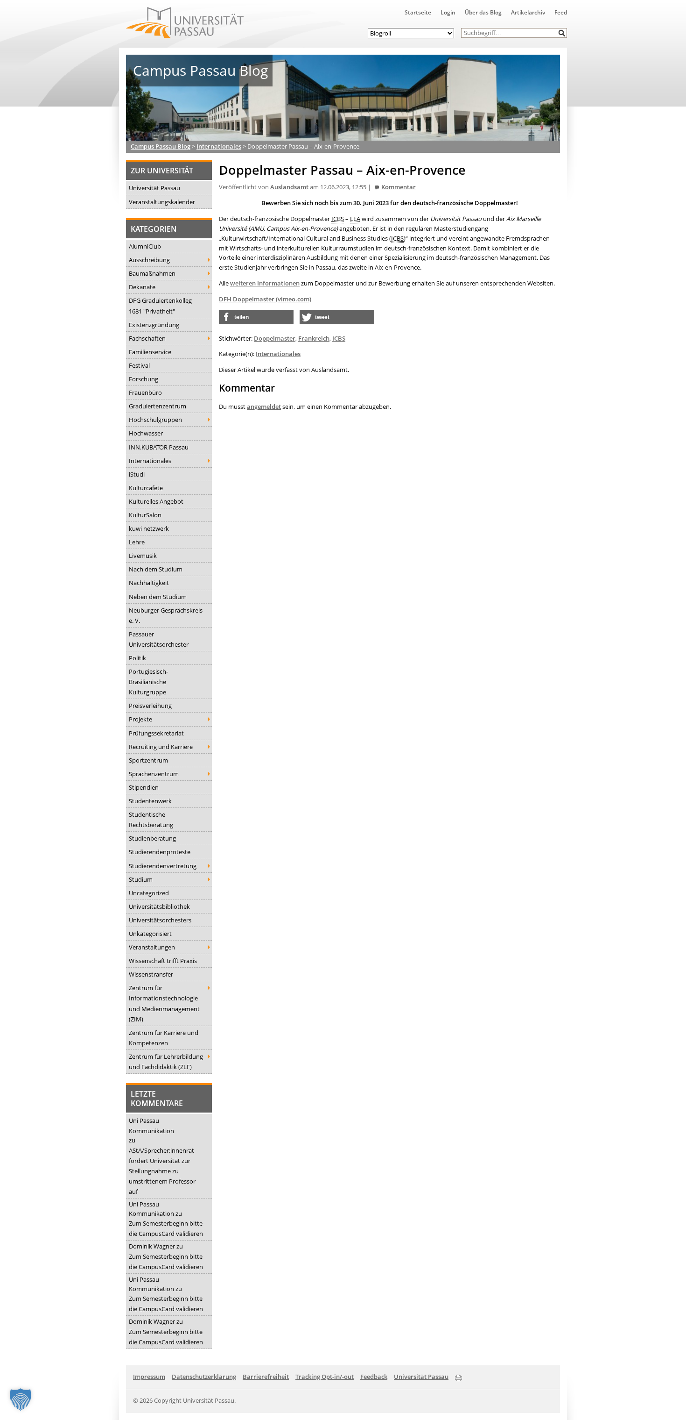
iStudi (137, 474)
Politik (137, 658)
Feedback (373, 1376)
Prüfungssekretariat (156, 733)
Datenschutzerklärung (204, 1376)
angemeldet (264, 406)
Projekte (140, 719)
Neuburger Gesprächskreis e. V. (166, 615)
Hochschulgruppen (155, 419)
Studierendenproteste (159, 852)
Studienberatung (152, 838)
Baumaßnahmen (152, 273)
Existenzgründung (154, 325)
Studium (141, 879)
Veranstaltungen (152, 947)
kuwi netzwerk (149, 528)
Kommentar (398, 187)
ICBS (338, 338)
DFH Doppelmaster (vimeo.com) (265, 299)
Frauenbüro (145, 392)
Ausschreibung (149, 260)
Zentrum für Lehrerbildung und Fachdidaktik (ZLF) (166, 1061)
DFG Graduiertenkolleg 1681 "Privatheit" (160, 305)
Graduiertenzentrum (157, 406)
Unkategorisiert (150, 933)
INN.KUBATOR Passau (159, 447)
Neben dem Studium (158, 596)
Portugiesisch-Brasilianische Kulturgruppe (148, 681)
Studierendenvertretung (162, 866)
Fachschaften (147, 338)
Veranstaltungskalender (162, 202)
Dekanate (142, 287)
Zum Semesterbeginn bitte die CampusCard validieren (166, 1228)
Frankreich (313, 338)
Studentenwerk (150, 801)
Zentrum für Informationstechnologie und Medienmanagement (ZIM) (164, 1003)
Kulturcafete (146, 488)
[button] (562, 33)
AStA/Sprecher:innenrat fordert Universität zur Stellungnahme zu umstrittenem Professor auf (162, 1171)
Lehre (137, 542)
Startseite (418, 12)
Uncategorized (149, 893)
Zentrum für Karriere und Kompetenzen (163, 1037)
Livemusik (143, 555)
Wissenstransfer (151, 974)
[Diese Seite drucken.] (458, 1376)
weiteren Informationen (265, 283)
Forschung (143, 379)
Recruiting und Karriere (161, 746)
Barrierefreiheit (266, 1376)
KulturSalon (145, 515)
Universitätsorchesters (160, 920)
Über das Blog (483, 12)
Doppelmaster (274, 338)
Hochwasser (146, 433)
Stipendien (144, 787)
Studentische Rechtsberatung (151, 819)
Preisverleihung (150, 705)
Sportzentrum (148, 760)
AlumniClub (145, 246)
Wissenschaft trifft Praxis (163, 960)
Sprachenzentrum (154, 774)
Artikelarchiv (528, 12)
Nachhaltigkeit (149, 582)
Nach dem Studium (155, 569)
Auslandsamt (289, 187)
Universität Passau (154, 188)
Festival (139, 365)
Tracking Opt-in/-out (324, 1376)
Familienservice (150, 352)
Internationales (150, 461)
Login (448, 12)
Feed (560, 12)
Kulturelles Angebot (156, 501)
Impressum (149, 1376)
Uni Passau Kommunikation (151, 1125)
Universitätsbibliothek (159, 906)
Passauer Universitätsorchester (159, 639)
